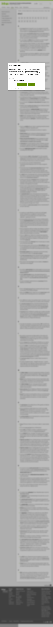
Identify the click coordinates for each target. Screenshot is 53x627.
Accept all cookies (22, 85)
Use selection (31, 85)
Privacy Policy (30, 76)
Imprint (15, 88)
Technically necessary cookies (17, 80)
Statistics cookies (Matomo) (16, 82)
